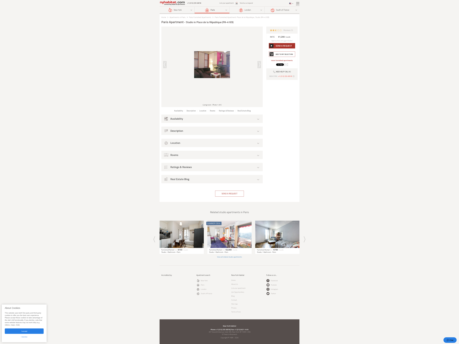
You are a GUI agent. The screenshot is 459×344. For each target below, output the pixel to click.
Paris (212, 9)
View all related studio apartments (229, 257)
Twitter (273, 293)
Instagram (274, 289)
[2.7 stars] (276, 30)
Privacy (233, 308)
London (247, 9)
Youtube (274, 285)
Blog (233, 296)
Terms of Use (236, 311)
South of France (282, 9)
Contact (234, 300)
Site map (234, 304)
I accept (24, 331)
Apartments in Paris (178, 17)
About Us (234, 284)
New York (178, 9)
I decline (24, 337)
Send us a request (246, 3)
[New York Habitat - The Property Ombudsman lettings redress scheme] (169, 285)
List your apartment (226, 3)
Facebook (274, 280)
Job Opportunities (237, 292)
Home (163, 17)
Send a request (230, 193)
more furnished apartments (282, 60)
